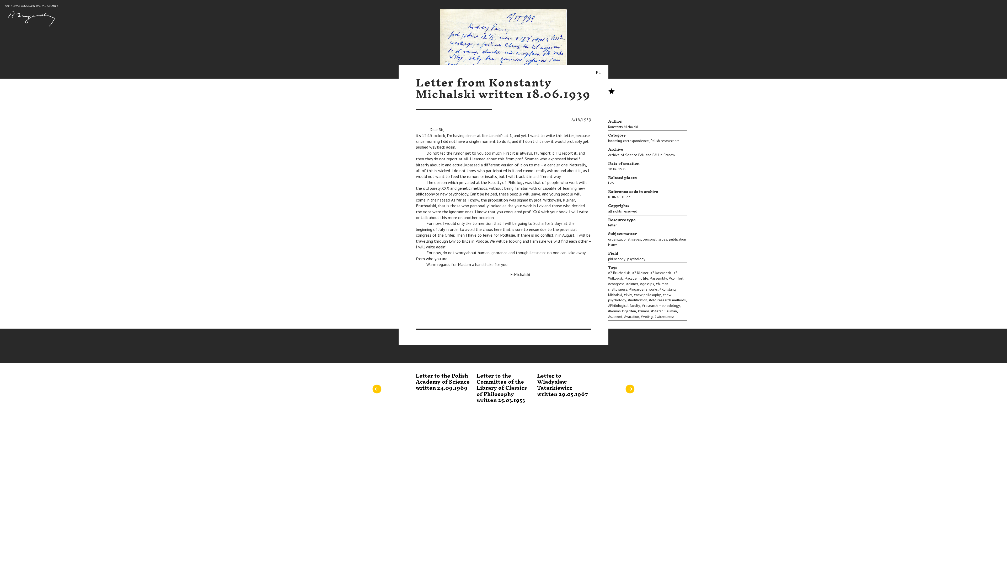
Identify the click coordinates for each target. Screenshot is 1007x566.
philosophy (616, 259)
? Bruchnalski (620, 272)
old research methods (668, 300)
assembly (659, 278)
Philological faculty (625, 305)
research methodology (662, 305)
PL (598, 72)
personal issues (655, 239)
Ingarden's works (644, 289)
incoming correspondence (628, 140)
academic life (637, 278)
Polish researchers (665, 140)
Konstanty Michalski (623, 126)
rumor (644, 311)
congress (617, 283)
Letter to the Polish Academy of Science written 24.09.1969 (443, 382)
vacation (632, 316)
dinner (633, 283)
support (616, 316)
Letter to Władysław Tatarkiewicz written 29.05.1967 (562, 385)
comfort (677, 278)
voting (648, 316)
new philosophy (648, 294)
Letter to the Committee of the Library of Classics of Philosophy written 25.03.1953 (501, 388)
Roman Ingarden (623, 311)
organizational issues (624, 239)
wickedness (665, 316)
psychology (636, 259)
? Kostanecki (662, 272)
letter (612, 225)
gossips (648, 283)
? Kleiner (641, 272)
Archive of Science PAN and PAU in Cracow (641, 155)
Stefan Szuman (665, 311)
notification (638, 300)
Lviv (611, 183)
